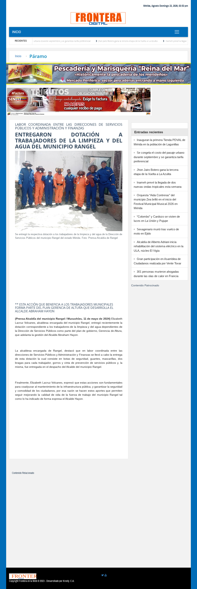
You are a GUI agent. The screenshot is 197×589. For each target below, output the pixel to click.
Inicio (16, 31)
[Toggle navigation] (177, 31)
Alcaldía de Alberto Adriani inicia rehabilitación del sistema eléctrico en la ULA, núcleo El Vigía (158, 246)
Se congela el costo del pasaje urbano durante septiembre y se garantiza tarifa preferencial (159, 157)
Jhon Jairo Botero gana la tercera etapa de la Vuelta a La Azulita (115, 40)
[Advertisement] (68, 270)
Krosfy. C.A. (68, 581)
